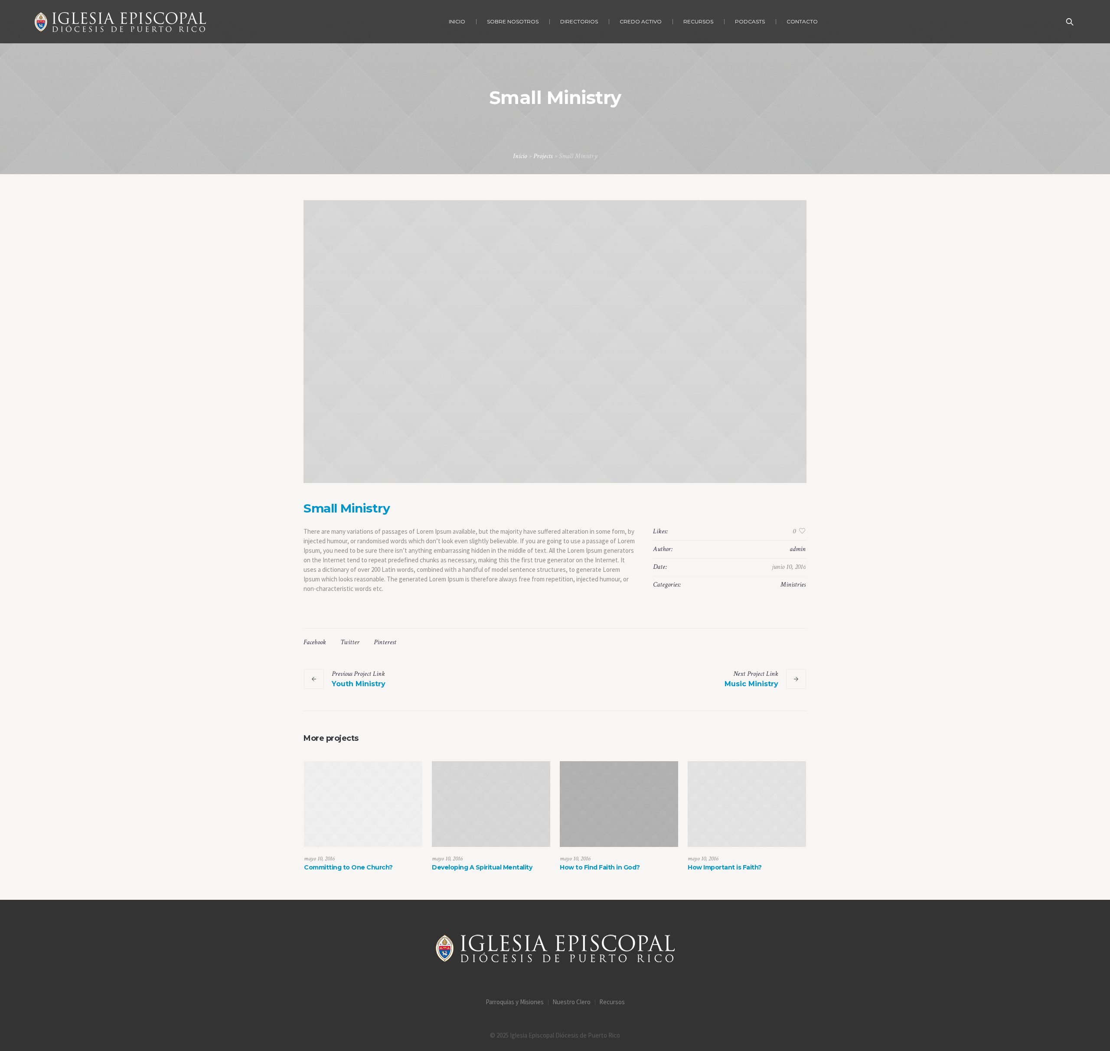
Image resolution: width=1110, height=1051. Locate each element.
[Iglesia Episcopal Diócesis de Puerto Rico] (555, 948)
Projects (542, 156)
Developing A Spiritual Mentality (482, 867)
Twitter (349, 642)
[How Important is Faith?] (747, 804)
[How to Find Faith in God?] (619, 804)
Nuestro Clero (571, 1002)
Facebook (315, 642)
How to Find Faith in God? (600, 867)
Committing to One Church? (348, 867)
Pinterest (385, 642)
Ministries (793, 584)
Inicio (520, 156)
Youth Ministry (358, 684)
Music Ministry (751, 684)
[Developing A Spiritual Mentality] (491, 804)
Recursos (612, 1002)
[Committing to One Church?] (363, 804)
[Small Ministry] (555, 341)
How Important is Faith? (725, 867)
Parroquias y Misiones (515, 1002)
